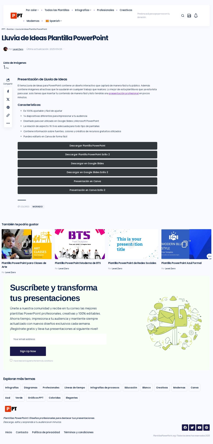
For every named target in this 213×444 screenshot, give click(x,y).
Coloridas (55, 397)
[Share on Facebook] (8, 91)
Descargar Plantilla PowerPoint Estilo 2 (87, 154)
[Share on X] (8, 99)
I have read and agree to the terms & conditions (33, 360)
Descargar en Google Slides (87, 163)
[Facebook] (185, 427)
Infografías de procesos (104, 387)
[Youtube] (199, 427)
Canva (195, 387)
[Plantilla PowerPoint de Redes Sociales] (133, 244)
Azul (7, 397)
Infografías (12, 387)
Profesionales (51, 387)
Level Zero (18, 49)
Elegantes (72, 397)
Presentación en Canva (87, 181)
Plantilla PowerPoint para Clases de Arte (24, 265)
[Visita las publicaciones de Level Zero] (5, 49)
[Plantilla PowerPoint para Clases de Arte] (27, 244)
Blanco (146, 387)
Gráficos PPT (35, 397)
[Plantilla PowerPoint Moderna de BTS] (80, 244)
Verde (19, 397)
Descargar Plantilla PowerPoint (87, 145)
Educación (131, 387)
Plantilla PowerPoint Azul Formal (181, 263)
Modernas (179, 387)
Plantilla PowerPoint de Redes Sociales (132, 263)
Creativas (162, 387)
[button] (182, 15)
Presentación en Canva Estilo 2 (87, 190)
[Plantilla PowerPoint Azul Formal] (186, 244)
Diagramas (30, 387)
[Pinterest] (206, 427)
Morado (38, 206)
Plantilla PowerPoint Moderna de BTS (78, 263)
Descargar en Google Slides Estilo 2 (87, 172)
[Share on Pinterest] (8, 107)
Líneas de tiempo (75, 387)
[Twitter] (192, 427)
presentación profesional (124, 93)
